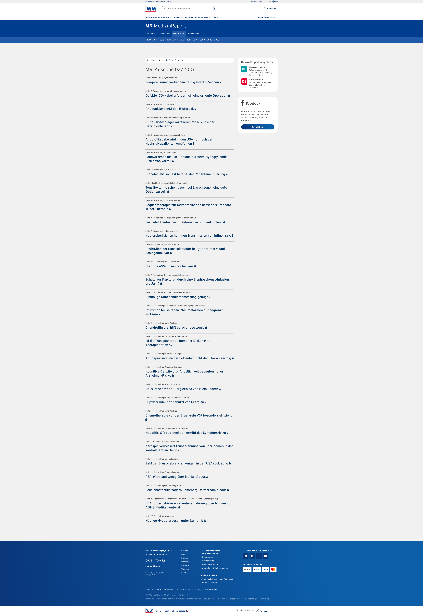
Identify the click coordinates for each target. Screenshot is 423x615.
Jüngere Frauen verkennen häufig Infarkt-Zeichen (182, 82)
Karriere (185, 565)
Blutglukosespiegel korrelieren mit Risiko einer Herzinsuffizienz (180, 124)
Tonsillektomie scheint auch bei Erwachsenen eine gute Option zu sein (186, 190)
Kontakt (184, 558)
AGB (159, 590)
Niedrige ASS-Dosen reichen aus (169, 266)
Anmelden (271, 8)
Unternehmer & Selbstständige (214, 568)
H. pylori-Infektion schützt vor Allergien (175, 402)
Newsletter (186, 562)
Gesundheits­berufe (209, 564)
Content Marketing (209, 582)
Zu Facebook (257, 127)
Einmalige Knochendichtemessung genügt (177, 297)
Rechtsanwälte (207, 561)
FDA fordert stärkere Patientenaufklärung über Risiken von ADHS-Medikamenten (188, 506)
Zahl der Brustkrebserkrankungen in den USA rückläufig (187, 464)
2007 (216, 40)
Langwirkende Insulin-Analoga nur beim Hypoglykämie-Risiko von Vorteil (186, 159)
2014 (168, 40)
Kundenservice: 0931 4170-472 (261, 2)
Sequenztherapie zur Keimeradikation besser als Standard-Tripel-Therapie (188, 207)
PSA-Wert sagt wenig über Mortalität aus (175, 477)
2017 (149, 40)
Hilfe (276, 2)
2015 (162, 40)
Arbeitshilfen (164, 34)
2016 (155, 40)
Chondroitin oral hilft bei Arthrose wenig (175, 328)
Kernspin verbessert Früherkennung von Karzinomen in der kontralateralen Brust (189, 448)
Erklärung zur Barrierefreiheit (205, 590)
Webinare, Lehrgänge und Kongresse (217, 579)
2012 (182, 40)
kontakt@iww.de (152, 566)
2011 (189, 40)
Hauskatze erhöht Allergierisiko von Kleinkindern (182, 389)
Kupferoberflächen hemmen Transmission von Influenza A (188, 236)
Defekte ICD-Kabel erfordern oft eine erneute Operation (186, 96)
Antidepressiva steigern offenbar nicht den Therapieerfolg (188, 358)
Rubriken (151, 34)
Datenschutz (168, 590)
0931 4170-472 (155, 561)
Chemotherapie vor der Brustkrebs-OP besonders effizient (188, 416)
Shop (215, 17)
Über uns (185, 569)
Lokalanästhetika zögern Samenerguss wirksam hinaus (186, 490)
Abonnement (193, 34)
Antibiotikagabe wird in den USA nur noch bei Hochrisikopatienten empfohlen (178, 142)
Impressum (150, 590)
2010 (195, 40)
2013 (175, 40)
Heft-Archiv (178, 34)
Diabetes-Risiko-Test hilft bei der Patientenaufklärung (185, 174)
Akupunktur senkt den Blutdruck (170, 109)
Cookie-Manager (183, 590)
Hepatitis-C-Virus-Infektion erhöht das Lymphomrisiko (186, 433)
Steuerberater (207, 557)
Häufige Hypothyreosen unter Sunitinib (174, 521)
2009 (202, 40)
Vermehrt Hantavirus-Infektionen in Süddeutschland (184, 222)
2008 (209, 40)
